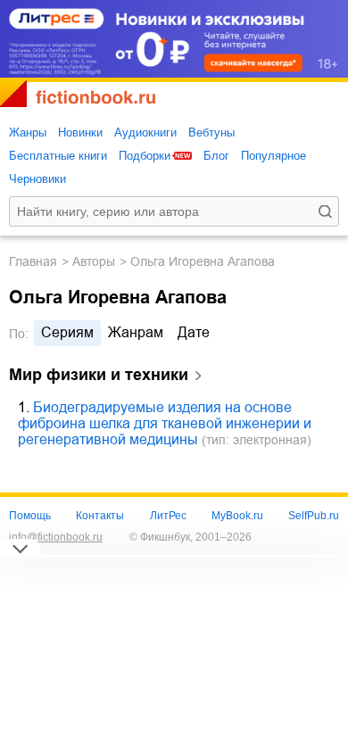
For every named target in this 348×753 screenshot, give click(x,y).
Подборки (144, 155)
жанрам (135, 332)
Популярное (273, 155)
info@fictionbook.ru (56, 537)
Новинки (80, 132)
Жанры (27, 132)
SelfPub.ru (313, 515)
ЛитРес (168, 515)
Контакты (100, 515)
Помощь (30, 515)
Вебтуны (211, 132)
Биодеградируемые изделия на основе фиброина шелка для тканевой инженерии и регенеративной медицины (164, 423)
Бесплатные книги (58, 155)
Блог (216, 155)
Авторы (93, 261)
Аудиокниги (145, 132)
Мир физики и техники (98, 375)
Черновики (37, 179)
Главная (33, 261)
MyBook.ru (237, 515)
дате (194, 332)
